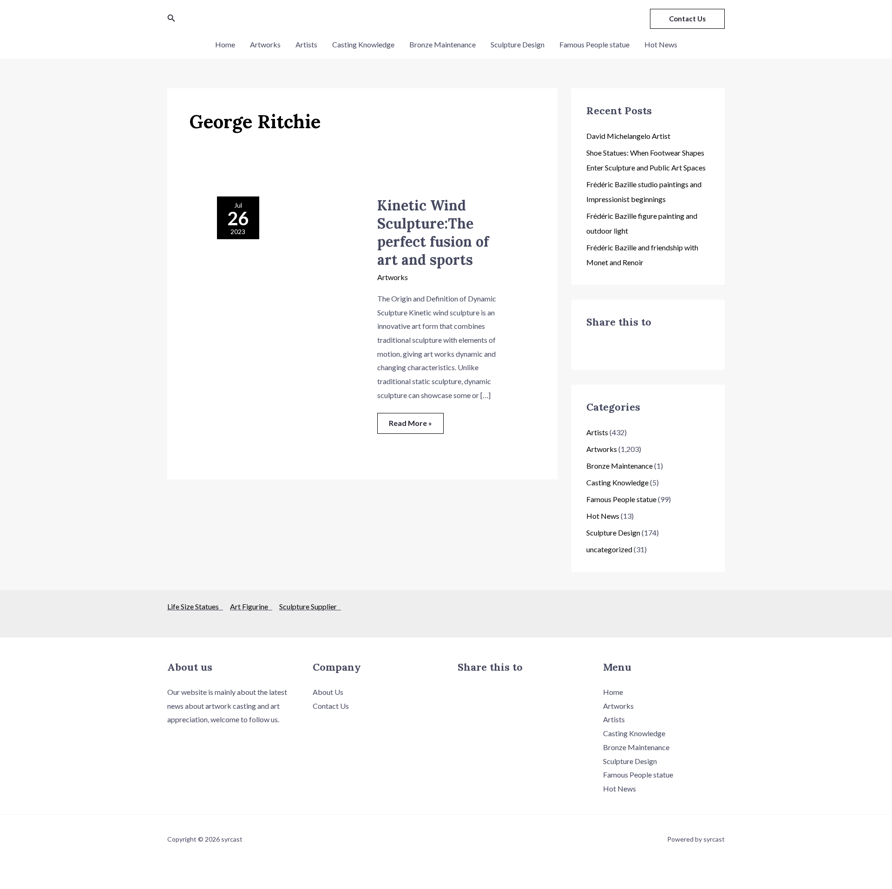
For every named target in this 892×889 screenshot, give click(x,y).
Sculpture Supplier (310, 606)
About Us (328, 691)
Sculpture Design (517, 44)
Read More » (412, 420)
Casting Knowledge (363, 44)
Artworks (265, 44)
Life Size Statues (195, 606)
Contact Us (331, 705)
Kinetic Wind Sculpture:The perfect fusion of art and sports (433, 232)
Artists (306, 44)
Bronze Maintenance (442, 44)
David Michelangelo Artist (628, 135)
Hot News (660, 44)
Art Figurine (251, 606)
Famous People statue (594, 44)
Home (225, 44)
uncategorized (609, 549)
